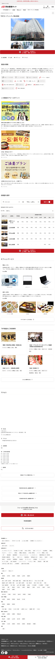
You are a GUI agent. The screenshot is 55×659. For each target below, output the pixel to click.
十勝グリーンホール (12, 221)
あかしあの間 (12, 244)
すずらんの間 (12, 233)
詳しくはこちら (4, 128)
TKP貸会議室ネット (6, 9)
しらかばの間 (12, 227)
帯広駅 (24, 9)
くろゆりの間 (12, 239)
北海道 (13, 9)
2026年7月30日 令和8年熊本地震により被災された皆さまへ (27, 1)
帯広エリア (19, 9)
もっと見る (5, 271)
